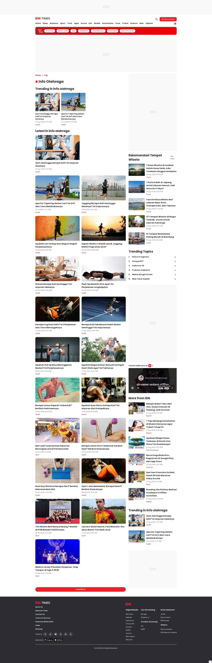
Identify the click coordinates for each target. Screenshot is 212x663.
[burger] (175, 23)
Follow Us (38, 634)
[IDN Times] (42, 18)
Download (39, 640)
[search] (156, 19)
